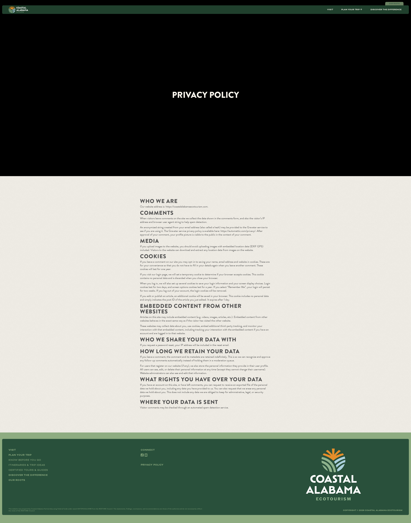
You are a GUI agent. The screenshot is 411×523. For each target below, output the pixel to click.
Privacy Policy (152, 465)
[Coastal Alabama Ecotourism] (18, 9)
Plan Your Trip (350, 9)
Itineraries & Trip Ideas (27, 465)
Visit (330, 9)
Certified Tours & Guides (28, 470)
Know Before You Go (25, 459)
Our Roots (394, 4)
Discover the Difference (386, 9)
